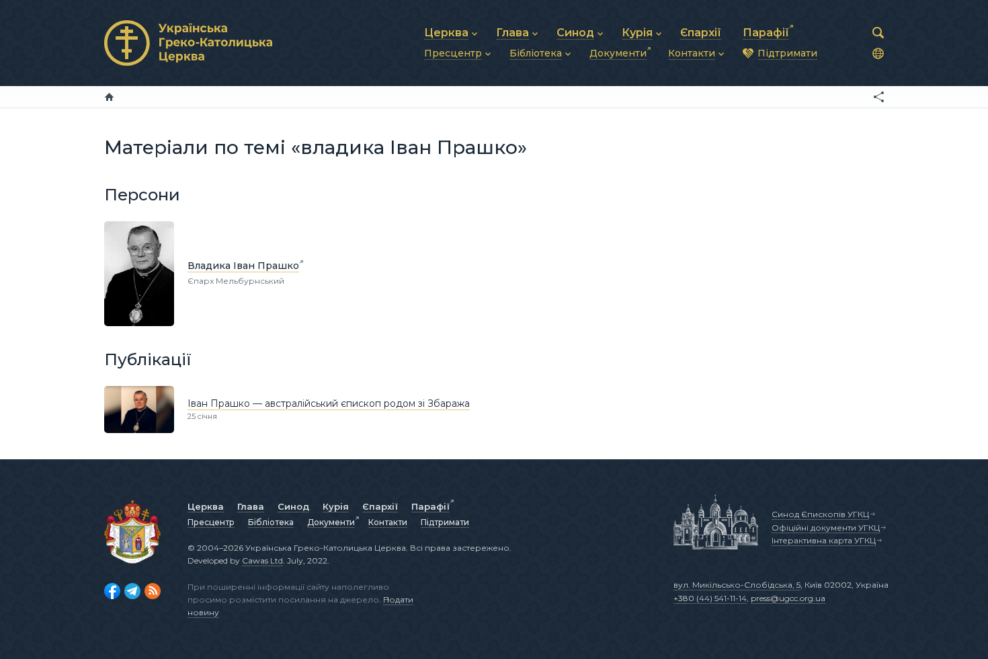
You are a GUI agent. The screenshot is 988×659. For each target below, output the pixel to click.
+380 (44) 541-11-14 (710, 598)
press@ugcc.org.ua (788, 598)
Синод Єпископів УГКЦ (820, 514)
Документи (331, 522)
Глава (250, 506)
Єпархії (380, 506)
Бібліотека (271, 522)
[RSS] (153, 591)
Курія (336, 506)
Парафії (430, 506)
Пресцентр (211, 522)
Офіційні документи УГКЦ (826, 527)
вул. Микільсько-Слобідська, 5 (736, 585)
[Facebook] (112, 591)
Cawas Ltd (262, 560)
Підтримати (445, 522)
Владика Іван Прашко (243, 266)
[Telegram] (132, 591)
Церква (206, 506)
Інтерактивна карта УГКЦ (824, 540)
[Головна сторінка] (109, 97)
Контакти (387, 522)
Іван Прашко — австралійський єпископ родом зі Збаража (329, 403)
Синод (293, 506)
